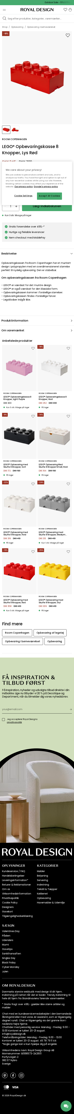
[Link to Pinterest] (5, 1075)
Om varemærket (12, 330)
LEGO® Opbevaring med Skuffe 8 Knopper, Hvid (15, 533)
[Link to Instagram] (21, 1075)
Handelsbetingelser (13, 875)
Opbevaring (44, 898)
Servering (42, 880)
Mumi (5, 944)
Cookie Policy (10, 902)
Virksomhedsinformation (16, 893)
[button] (65, 9)
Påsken (6, 935)
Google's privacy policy (46, 186)
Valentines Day (11, 931)
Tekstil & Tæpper (47, 889)
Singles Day (8, 958)
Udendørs (7, 940)
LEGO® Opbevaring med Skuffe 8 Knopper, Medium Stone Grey (52, 533)
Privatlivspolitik (10, 898)
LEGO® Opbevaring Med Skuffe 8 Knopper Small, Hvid (53, 465)
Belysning (42, 875)
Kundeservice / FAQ (13, 871)
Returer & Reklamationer (16, 884)
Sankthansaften (11, 953)
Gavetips (7, 949)
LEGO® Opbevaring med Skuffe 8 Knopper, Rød (15, 601)
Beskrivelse (9, 254)
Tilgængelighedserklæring (17, 916)
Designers (8, 907)
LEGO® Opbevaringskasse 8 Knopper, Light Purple (17, 398)
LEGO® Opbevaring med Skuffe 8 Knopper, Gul (51, 601)
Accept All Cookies (49, 196)
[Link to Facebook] (13, 1075)
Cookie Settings (23, 195)
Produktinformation (14, 321)
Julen (5, 971)
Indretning (43, 884)
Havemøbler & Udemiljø (51, 902)
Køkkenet (42, 893)
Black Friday (9, 962)
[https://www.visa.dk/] (15, 1087)
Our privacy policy (23, 186)
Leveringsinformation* (15, 880)
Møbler (41, 871)
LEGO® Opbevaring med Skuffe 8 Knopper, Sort (15, 465)
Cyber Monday (10, 967)
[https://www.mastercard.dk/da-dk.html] (6, 1087)
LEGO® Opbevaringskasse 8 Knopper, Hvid (53, 398)
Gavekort (7, 911)
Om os (6, 889)
